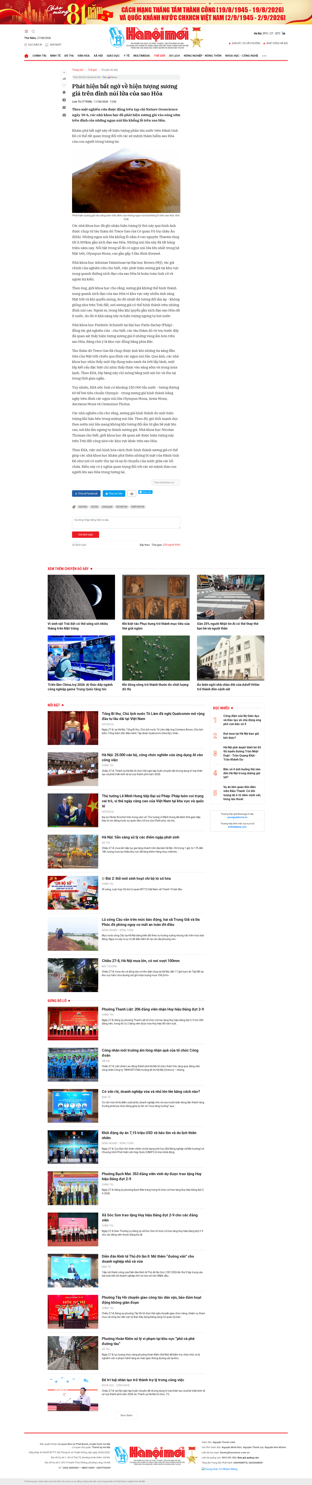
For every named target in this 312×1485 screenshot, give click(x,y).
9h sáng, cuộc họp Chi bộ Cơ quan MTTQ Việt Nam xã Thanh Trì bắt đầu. (142, 889)
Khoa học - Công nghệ (241, 55)
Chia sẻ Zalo (115, 493)
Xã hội (98, 55)
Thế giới (159, 55)
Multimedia (141, 55)
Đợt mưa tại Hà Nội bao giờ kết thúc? (241, 735)
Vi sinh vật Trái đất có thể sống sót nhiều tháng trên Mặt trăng (78, 626)
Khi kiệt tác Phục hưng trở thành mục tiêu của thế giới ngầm (156, 626)
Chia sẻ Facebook (88, 493)
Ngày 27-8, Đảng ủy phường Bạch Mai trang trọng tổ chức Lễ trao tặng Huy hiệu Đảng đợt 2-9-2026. (153, 1191)
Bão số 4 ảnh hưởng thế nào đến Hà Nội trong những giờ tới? (242, 773)
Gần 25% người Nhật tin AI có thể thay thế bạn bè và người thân (227, 626)
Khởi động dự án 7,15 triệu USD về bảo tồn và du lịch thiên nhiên (149, 1135)
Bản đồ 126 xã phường (246, 43)
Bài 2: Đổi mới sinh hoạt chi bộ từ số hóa (138, 878)
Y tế (126, 55)
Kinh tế (55, 55)
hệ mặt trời (121, 506)
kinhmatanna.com (237, 827)
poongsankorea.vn (237, 817)
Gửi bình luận (85, 534)
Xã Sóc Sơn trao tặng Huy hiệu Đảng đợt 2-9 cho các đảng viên (150, 1217)
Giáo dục (113, 55)
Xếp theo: (145, 544)
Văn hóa (83, 55)
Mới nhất (56, 44)
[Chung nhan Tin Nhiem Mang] (219, 1468)
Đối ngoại (108, 724)
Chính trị (39, 55)
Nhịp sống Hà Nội (277, 43)
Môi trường (109, 966)
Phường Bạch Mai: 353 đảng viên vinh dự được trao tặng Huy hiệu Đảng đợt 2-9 (152, 1176)
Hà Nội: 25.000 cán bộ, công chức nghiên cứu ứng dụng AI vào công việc (152, 757)
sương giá (107, 506)
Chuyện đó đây (109, 69)
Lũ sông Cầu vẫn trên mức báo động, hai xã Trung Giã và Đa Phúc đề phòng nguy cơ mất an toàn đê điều (151, 922)
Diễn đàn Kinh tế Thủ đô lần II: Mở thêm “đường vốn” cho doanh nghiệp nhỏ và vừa (148, 1259)
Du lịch (174, 55)
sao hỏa (83, 506)
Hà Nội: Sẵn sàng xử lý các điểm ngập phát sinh (140, 837)
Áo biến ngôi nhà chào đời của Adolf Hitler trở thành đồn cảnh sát (228, 687)
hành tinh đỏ (137, 506)
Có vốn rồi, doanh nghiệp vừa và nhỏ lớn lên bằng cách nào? (151, 1091)
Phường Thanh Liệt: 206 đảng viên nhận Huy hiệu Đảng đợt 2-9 (153, 1009)
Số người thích (172, 544)
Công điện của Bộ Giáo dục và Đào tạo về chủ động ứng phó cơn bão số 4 (242, 720)
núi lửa (94, 506)
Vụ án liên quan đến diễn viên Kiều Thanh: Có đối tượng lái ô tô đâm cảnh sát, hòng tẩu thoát (242, 793)
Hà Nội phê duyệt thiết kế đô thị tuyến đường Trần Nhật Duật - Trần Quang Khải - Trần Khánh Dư (242, 753)
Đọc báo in (35, 44)
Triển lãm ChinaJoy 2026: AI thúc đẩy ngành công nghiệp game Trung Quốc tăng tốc (80, 687)
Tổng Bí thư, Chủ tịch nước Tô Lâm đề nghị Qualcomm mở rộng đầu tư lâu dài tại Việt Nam (153, 716)
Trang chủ (77, 69)
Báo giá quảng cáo (248, 1457)
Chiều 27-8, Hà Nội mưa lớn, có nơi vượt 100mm (141, 961)
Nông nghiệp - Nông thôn (202, 55)
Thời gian (156, 544)
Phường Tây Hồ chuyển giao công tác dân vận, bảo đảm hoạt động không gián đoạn (151, 1300)
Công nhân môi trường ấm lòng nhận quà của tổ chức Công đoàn (150, 1053)
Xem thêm (126, 1415)
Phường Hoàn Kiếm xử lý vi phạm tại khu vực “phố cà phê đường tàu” (148, 1341)
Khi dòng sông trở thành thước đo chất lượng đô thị (155, 687)
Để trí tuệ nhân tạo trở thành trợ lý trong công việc (143, 1380)
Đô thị (68, 55)
